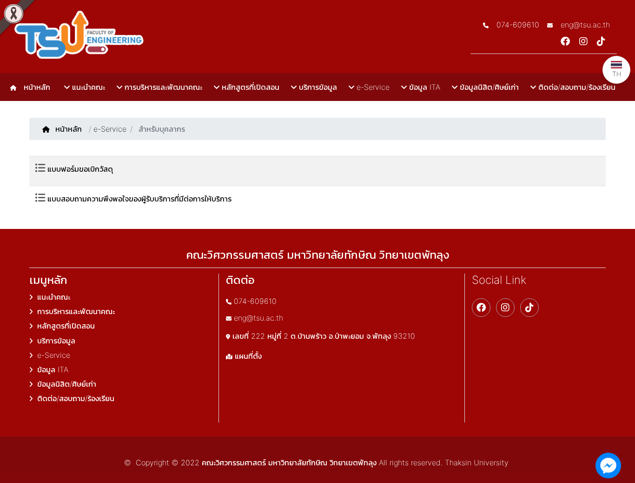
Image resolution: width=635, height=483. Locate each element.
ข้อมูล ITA (423, 87)
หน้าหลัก (34, 87)
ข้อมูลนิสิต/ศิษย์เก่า (488, 87)
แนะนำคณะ (87, 87)
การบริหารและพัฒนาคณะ (162, 87)
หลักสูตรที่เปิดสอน (249, 87)
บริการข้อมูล (317, 87)
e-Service (372, 87)
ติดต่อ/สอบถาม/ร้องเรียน (575, 87)
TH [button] (616, 74)
